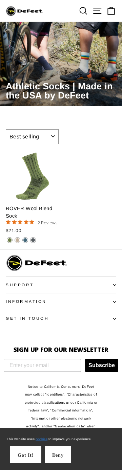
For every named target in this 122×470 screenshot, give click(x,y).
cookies (41, 439)
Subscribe (101, 365)
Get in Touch (27, 318)
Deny (58, 455)
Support (20, 285)
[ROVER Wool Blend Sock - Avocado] (9, 240)
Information (26, 301)
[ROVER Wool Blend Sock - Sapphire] (25, 240)
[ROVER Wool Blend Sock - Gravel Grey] (33, 240)
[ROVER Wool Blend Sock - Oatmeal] (17, 240)
